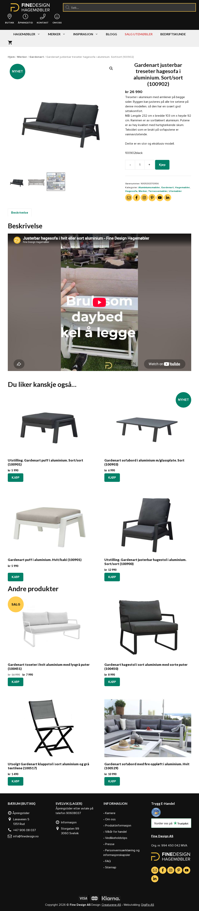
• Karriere (109, 813)
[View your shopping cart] (10, 42)
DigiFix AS (147, 905)
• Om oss (109, 819)
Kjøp (162, 165)
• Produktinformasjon (117, 825)
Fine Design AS (162, 836)
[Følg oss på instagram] (144, 197)
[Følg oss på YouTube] (159, 197)
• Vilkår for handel (115, 832)
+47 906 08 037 (24, 830)
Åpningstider (21, 813)
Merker (54, 34)
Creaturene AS (111, 905)
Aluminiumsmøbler (149, 187)
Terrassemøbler (158, 191)
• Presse (108, 844)
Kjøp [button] (15, 478)
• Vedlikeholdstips (115, 838)
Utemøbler (175, 191)
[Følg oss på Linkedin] (167, 197)
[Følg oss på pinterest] (152, 197)
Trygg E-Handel (163, 803)
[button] (111, 68)
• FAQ (107, 861)
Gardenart (36, 57)
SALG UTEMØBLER (139, 34)
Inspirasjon (83, 34)
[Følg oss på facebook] (136, 197)
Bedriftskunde (173, 34)
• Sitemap (109, 867)
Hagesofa (131, 191)
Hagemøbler (24, 34)
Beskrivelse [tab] (19, 213)
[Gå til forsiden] (170, 860)
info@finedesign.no (25, 836)
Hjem (11, 57)
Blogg (111, 34)
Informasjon (68, 822)
